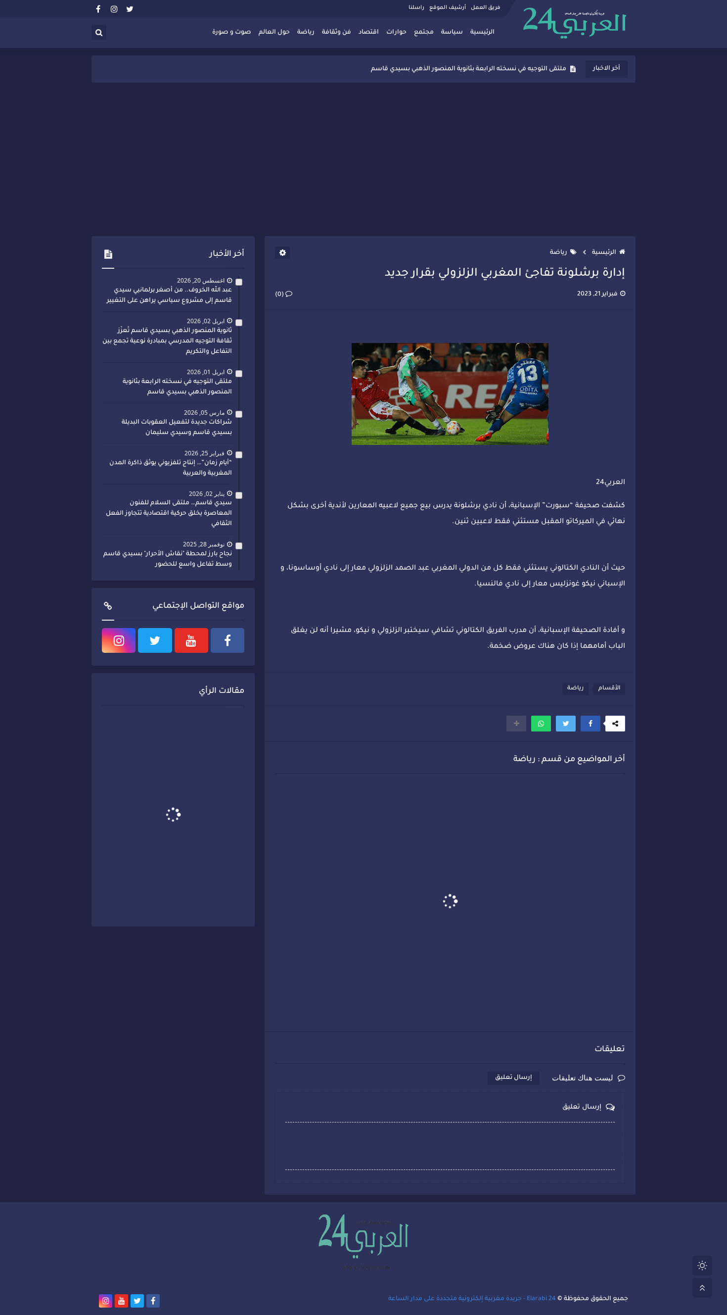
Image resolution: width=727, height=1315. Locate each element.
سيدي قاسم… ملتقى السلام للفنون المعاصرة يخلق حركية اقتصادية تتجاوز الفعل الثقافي (169, 514)
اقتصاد (369, 32)
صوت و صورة (231, 32)
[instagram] (114, 8)
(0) (280, 295)
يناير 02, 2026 (207, 493)
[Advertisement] (363, 159)
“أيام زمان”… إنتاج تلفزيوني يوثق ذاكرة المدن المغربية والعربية (170, 468)
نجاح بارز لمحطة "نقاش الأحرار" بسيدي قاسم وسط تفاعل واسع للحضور (167, 559)
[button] (590, 723)
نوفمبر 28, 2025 (204, 544)
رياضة (306, 32)
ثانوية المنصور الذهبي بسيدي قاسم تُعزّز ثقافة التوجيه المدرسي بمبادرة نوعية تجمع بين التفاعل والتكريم (167, 341)
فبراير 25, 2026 (204, 453)
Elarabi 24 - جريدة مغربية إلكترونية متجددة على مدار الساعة (472, 1299)
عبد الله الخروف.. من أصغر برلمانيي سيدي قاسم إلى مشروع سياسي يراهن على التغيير (169, 295)
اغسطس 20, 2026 (201, 280)
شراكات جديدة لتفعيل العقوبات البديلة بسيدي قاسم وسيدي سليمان (467, 69)
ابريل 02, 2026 (206, 321)
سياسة (452, 32)
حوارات (396, 32)
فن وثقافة (336, 32)
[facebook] (98, 8)
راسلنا (416, 8)
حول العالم (274, 32)
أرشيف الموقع (447, 8)
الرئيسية (482, 32)
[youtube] (191, 640)
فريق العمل (485, 8)
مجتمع (424, 32)
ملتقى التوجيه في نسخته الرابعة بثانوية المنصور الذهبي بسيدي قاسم (177, 387)
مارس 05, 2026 (204, 412)
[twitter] (129, 8)
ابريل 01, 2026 (206, 372)
